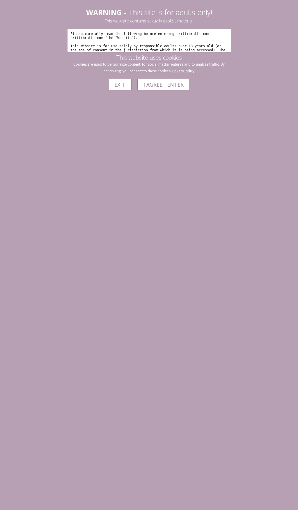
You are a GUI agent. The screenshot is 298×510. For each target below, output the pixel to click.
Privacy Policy (183, 71)
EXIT (119, 84)
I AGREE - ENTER (163, 84)
